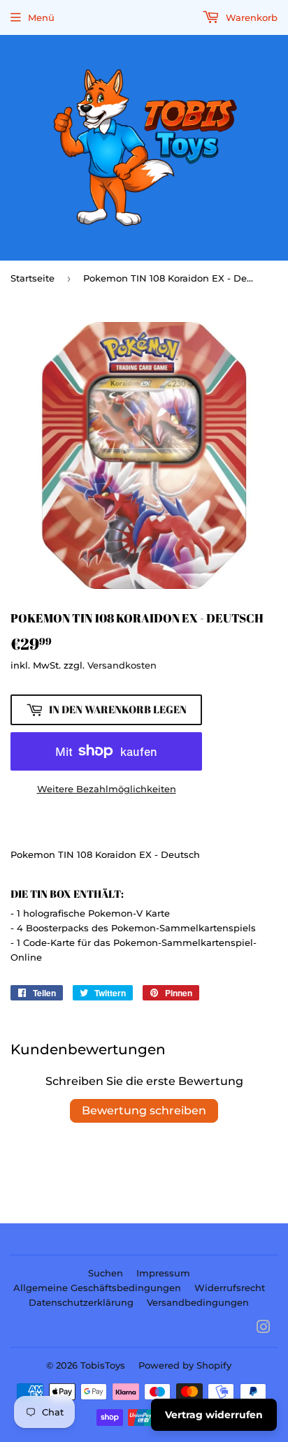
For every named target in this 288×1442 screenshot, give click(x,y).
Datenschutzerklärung (81, 1302)
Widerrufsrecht (229, 1287)
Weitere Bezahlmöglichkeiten (106, 788)
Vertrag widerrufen (214, 1414)
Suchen (105, 1273)
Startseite (32, 278)
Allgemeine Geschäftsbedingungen (97, 1287)
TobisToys (102, 1365)
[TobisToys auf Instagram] (264, 1328)
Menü (41, 17)
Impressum (163, 1273)
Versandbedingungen (198, 1302)
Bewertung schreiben (144, 1110)
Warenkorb (250, 17)
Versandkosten (122, 665)
